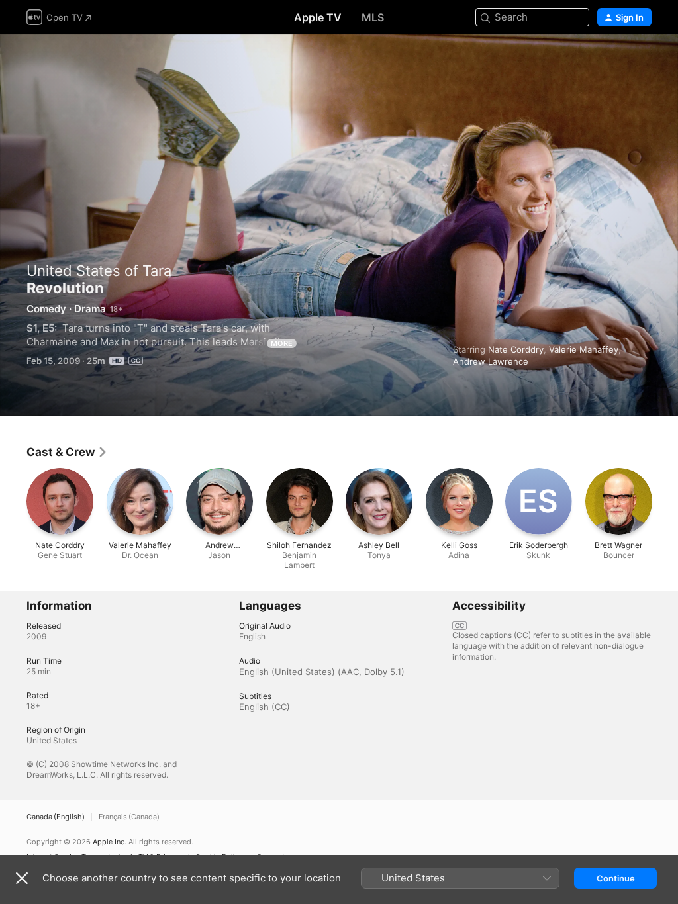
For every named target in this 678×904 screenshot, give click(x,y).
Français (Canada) (129, 817)
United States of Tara (98, 270)
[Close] (22, 878)
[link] (67, 452)
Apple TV (318, 17)
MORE (282, 343)
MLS (373, 17)
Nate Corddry (516, 349)
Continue (616, 878)
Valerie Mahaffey (583, 349)
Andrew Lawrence (490, 361)
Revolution (339, 225)
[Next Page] (664, 501)
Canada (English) (55, 817)
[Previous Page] (13, 501)
